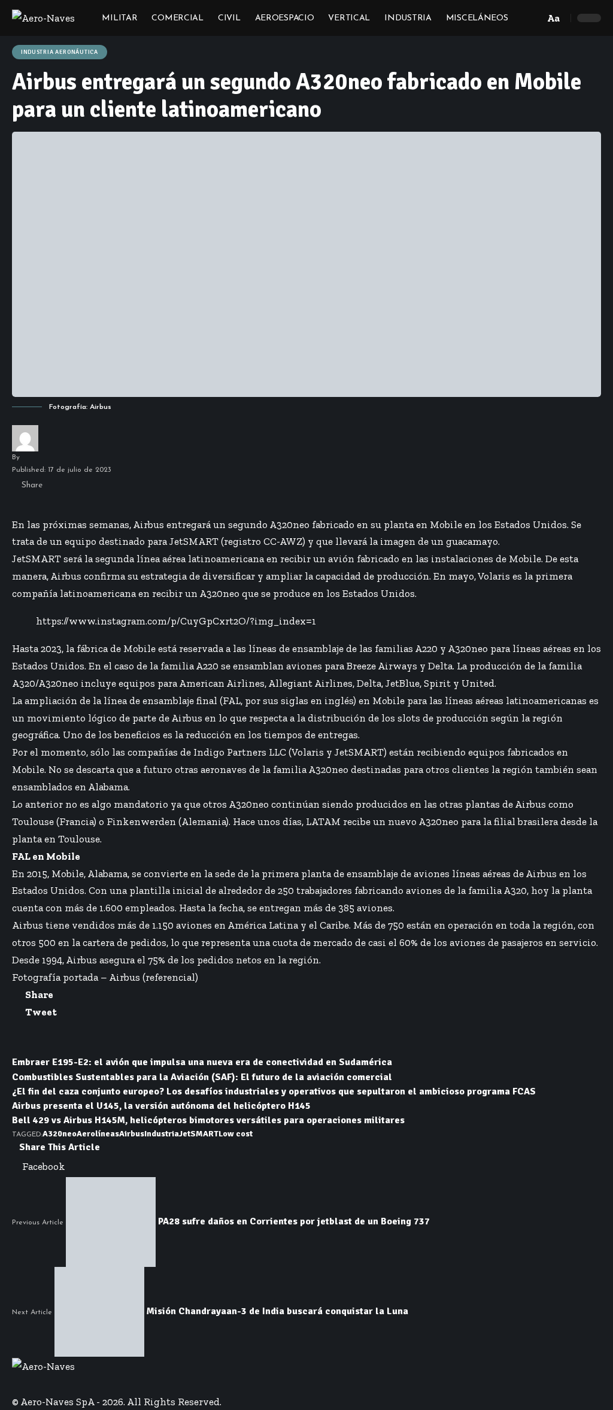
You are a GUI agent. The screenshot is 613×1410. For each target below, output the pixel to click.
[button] (532, 18)
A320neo (60, 1134)
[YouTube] (31, 1384)
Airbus (131, 1134)
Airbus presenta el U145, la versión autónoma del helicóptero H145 (161, 1106)
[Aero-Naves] (43, 18)
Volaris (494, 576)
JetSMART (199, 1134)
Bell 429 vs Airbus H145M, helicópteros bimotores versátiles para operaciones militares (208, 1120)
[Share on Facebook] (17, 505)
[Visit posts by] (25, 438)
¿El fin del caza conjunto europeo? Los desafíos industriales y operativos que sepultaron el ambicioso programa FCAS (274, 1091)
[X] (24, 1384)
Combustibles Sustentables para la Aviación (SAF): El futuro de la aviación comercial (202, 1077)
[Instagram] (39, 1384)
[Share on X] (26, 505)
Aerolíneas (98, 1134)
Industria (161, 1134)
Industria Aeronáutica (59, 52)
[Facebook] (16, 1384)
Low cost (236, 1134)
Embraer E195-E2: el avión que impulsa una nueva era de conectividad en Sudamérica (202, 1062)
